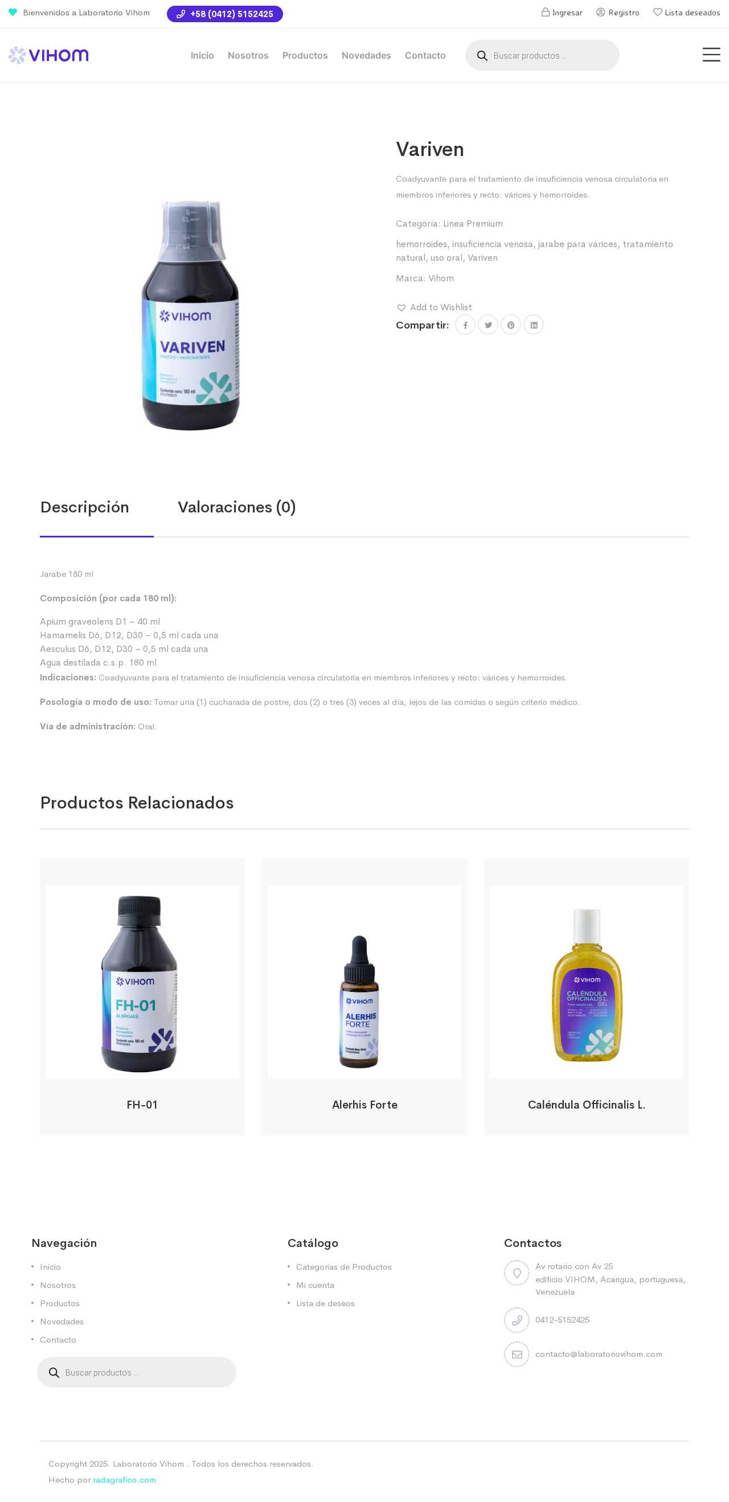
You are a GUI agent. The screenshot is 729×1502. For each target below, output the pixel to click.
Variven (483, 258)
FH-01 (142, 1105)
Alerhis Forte (365, 1105)
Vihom (441, 278)
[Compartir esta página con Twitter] (488, 324)
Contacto (425, 55)
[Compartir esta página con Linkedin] (533, 324)
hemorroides (421, 244)
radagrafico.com (124, 1479)
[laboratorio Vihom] (48, 54)
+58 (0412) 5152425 (230, 14)
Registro (624, 12)
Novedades (366, 55)
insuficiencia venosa (492, 244)
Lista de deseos (325, 1303)
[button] (434, 307)
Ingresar (567, 12)
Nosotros (248, 55)
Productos (305, 55)
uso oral (446, 258)
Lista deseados (692, 12)
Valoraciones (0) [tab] (237, 507)
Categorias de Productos (344, 1266)
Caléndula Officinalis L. (587, 1105)
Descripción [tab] (84, 507)
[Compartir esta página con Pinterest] (511, 324)
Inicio (202, 55)
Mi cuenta (315, 1284)
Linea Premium (473, 223)
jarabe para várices (577, 244)
